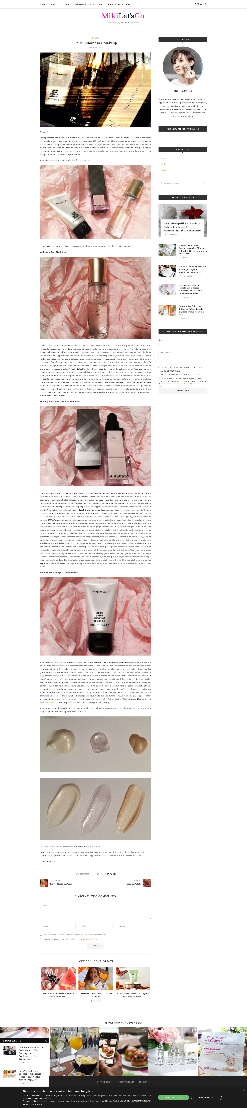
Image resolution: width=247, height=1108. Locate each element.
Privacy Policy (90, 939)
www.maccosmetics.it (49, 702)
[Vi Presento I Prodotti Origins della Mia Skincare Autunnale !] (133, 978)
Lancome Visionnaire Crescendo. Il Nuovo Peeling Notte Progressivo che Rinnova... (31, 1053)
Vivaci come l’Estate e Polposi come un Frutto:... (58, 995)
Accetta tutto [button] (173, 1097)
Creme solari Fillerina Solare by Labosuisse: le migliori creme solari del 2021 (191, 310)
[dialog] (123, 1097)
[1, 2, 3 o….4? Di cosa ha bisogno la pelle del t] (222, 1051)
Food (66, 4)
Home (43, 4)
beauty (95, 38)
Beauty (54, 4)
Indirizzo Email (165, 352)
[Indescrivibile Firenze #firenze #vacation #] (74, 1051)
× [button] (244, 1090)
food (163, 164)
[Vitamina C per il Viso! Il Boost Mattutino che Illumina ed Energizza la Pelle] (95, 978)
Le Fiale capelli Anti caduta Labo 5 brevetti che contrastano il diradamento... (183, 227)
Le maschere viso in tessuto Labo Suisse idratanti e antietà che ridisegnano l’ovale (190, 289)
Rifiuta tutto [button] (206, 1097)
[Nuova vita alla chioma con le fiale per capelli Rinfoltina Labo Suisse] (167, 271)
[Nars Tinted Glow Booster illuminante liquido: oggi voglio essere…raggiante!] (9, 1074)
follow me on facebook (118, 4)
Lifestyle (79, 4)
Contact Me (96, 4)
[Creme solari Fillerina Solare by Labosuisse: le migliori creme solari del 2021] (167, 310)
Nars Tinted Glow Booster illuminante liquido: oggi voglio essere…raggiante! (30, 1075)
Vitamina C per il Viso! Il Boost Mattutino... (96, 995)
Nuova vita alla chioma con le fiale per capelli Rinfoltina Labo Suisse (192, 269)
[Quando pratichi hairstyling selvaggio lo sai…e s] (172, 1051)
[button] (88, 1104)
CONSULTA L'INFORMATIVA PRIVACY (136, 1101)
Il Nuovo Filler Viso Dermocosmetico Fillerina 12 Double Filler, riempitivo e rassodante (193, 249)
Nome (161, 340)
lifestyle (164, 170)
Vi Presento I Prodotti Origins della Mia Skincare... (133, 995)
